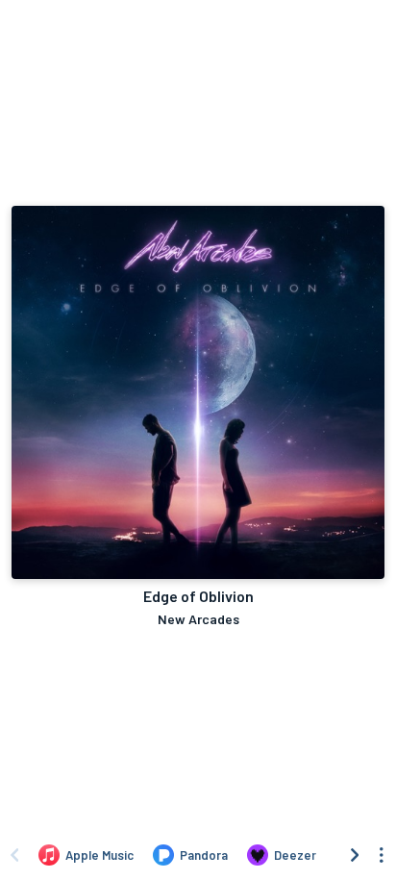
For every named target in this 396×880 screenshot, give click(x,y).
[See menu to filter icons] (381, 855)
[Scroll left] (14, 855)
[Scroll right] (354, 855)
